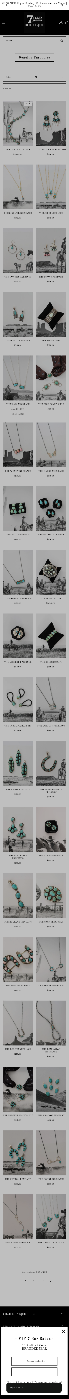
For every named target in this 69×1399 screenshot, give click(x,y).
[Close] (63, 1331)
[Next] (62, 5)
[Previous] (6, 5)
